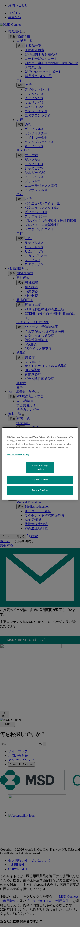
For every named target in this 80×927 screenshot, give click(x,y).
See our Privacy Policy (18, 454)
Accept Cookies (40, 490)
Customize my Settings (40, 467)
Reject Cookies (40, 479)
